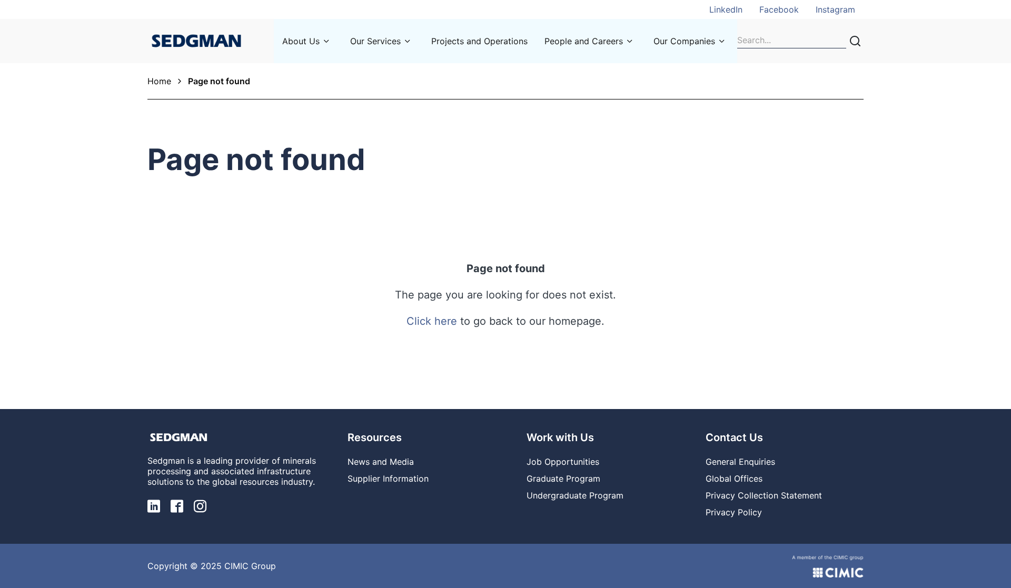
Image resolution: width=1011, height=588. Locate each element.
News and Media (381, 461)
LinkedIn (725, 9)
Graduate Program (563, 478)
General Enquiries (740, 461)
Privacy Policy (734, 512)
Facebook (779, 9)
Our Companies (684, 41)
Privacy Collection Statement (764, 495)
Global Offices (734, 478)
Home (159, 81)
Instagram (835, 9)
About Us (301, 41)
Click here (432, 321)
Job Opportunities (563, 461)
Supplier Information (388, 478)
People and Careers (583, 41)
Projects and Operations (479, 41)
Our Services (375, 41)
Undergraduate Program (575, 495)
